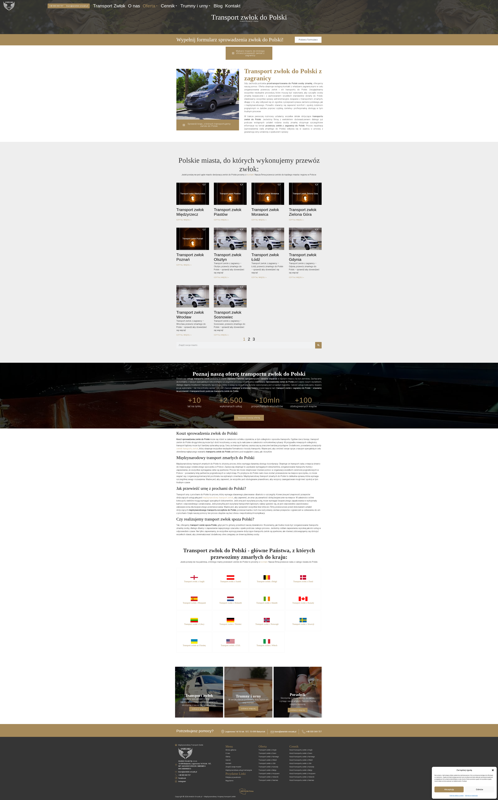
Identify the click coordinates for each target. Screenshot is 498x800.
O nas (134, 5)
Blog (218, 5)
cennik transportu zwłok (187, 448)
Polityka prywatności (471, 795)
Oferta (149, 5)
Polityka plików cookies (457, 795)
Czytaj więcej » (184, 220)
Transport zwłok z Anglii (194, 581)
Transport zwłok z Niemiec (230, 624)
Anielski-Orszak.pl (246, 21)
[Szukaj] (318, 345)
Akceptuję (449, 789)
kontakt (250, 174)
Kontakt (232, 5)
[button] (493, 770)
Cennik (168, 5)
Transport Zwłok (109, 5)
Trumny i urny (194, 5)
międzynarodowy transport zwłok (218, 497)
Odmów (479, 789)
